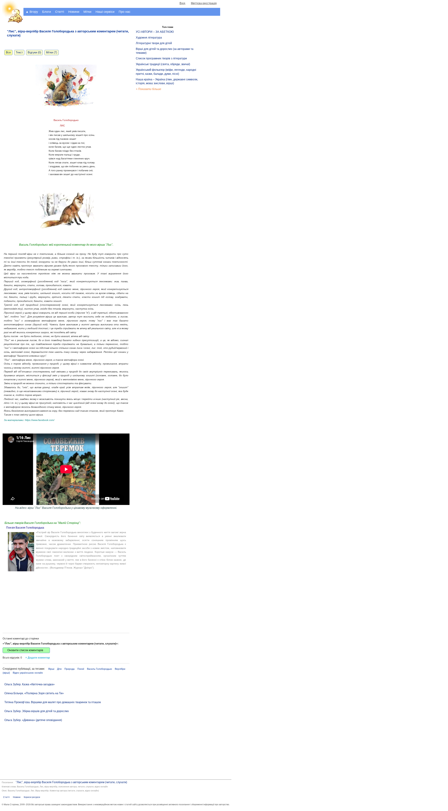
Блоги (46, 11)
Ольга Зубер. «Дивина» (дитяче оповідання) (33, 720)
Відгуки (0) (34, 52)
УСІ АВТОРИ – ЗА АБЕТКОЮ (155, 31)
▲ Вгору (32, 11)
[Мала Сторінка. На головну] (11, 22)
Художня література (149, 37)
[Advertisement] (66, 599)
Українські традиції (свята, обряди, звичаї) (163, 64)
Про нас (124, 11)
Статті (59, 11)
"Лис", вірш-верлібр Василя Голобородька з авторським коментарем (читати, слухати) (71, 782)
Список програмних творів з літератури (161, 58)
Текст (19, 52)
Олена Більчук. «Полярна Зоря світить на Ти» (34, 693)
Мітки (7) (51, 52)
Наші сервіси (105, 11)
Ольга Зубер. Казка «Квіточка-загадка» (29, 684)
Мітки (87, 11)
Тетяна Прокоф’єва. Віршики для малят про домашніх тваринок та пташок (52, 702)
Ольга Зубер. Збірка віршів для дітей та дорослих (36, 711)
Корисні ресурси (32, 797)
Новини (73, 11)
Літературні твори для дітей (154, 43)
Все (8, 52)
